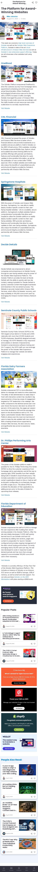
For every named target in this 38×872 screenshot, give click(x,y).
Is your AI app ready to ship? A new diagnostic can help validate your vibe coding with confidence (10, 771)
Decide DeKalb (9, 244)
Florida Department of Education (13, 505)
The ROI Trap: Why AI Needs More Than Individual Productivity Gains (10, 843)
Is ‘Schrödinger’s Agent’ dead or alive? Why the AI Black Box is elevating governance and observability (11, 636)
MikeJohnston (12, 16)
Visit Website (5, 108)
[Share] (33, 2)
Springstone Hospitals (13, 181)
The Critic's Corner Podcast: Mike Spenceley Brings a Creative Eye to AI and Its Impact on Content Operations (11, 654)
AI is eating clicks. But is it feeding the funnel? (10, 786)
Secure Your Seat (19, 683)
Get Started (8, 601)
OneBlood (6, 63)
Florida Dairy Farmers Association (13, 367)
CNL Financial (8, 116)
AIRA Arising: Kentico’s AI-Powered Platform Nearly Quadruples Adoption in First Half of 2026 (11, 619)
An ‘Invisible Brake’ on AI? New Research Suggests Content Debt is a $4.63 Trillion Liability (10, 808)
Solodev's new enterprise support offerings (16, 52)
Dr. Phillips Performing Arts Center (16, 442)
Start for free (9, 748)
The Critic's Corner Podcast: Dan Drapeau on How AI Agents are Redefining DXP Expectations (10, 826)
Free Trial (19, 729)
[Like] (36, 2)
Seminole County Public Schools (18, 310)
